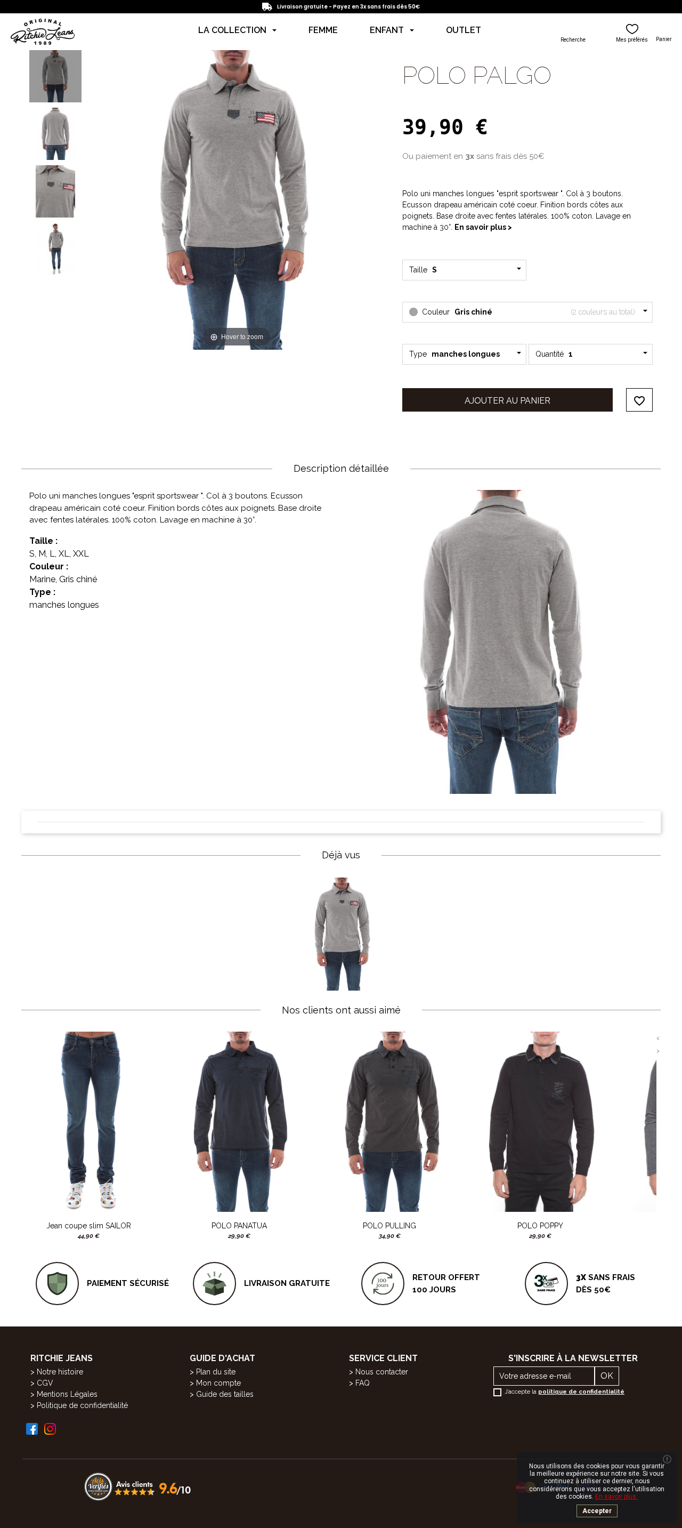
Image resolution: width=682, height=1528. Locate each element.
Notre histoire (60, 1372)
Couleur (527, 312)
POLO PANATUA (239, 1225)
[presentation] (658, 1038)
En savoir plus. (616, 1496)
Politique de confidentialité (82, 1405)
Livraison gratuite (287, 1283)
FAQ (362, 1383)
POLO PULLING (389, 1225)
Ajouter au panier (507, 401)
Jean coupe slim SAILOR (88, 1225)
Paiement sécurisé (128, 1283)
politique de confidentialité (581, 1391)
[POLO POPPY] (540, 1121)
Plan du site (216, 1372)
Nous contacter (381, 1372)
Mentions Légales (67, 1394)
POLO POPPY (540, 1225)
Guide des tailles (225, 1394)
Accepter (597, 1511)
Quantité (554, 354)
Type (454, 354)
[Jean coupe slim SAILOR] (88, 1121)
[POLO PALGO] (55, 76)
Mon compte (218, 1383)
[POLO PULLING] (389, 1121)
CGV (45, 1383)
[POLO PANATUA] (239, 1121)
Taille (424, 270)
